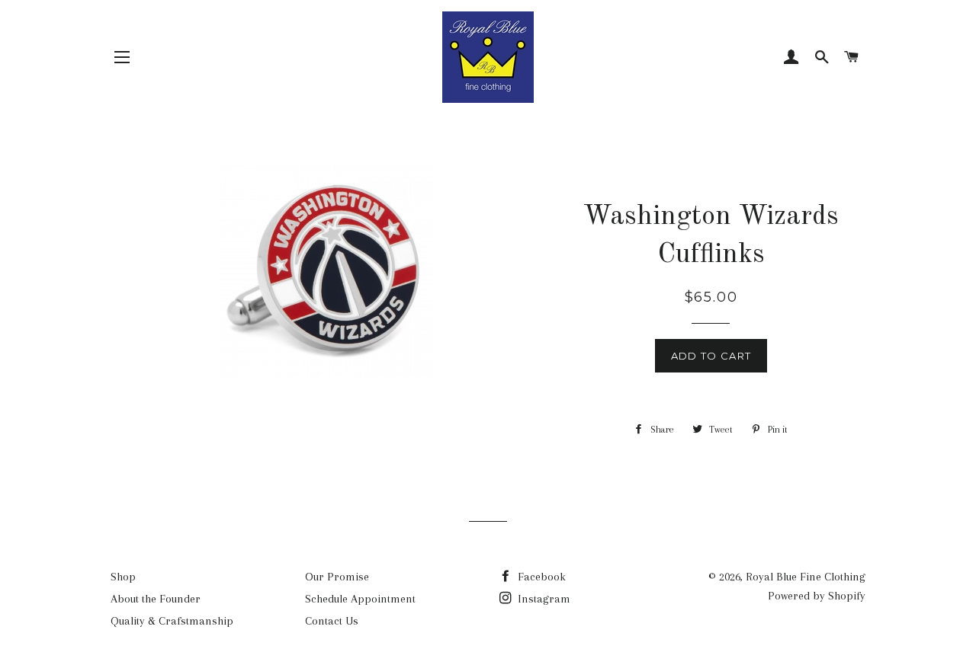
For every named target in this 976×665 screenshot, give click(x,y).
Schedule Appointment (360, 599)
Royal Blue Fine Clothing (805, 576)
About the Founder (156, 599)
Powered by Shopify (816, 596)
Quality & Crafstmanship (172, 621)
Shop (123, 576)
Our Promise (337, 576)
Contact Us (331, 621)
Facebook (540, 576)
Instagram (542, 599)
